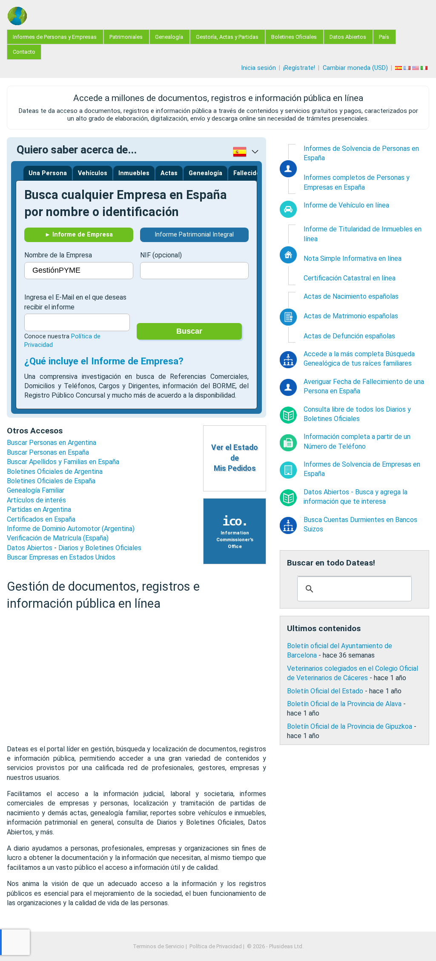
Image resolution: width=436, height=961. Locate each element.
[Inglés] (416, 68)
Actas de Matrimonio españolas (351, 316)
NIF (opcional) (161, 255)
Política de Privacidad (215, 946)
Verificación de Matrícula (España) (58, 538)
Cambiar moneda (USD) (355, 68)
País (384, 37)
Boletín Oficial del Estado (325, 691)
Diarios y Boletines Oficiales (99, 548)
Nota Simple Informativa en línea (353, 258)
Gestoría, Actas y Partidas (227, 37)
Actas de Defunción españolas (349, 336)
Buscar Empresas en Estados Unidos (61, 557)
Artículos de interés (36, 500)
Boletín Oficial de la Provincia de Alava (344, 704)
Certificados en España (41, 519)
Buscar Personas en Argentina (51, 443)
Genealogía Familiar (35, 490)
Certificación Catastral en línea (350, 278)
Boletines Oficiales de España (51, 481)
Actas (169, 173)
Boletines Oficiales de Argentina (55, 472)
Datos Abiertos (348, 37)
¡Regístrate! (299, 68)
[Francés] (408, 68)
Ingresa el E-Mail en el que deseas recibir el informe (75, 302)
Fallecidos (248, 173)
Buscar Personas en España (48, 452)
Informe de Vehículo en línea (346, 205)
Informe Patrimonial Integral (194, 234)
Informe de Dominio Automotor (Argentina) (71, 529)
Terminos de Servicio (158, 946)
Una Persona (48, 173)
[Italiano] (425, 68)
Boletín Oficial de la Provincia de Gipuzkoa (349, 726)
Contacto (24, 52)
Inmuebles (133, 173)
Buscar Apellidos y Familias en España (63, 462)
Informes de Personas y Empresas (55, 37)
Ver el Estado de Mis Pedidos (234, 458)
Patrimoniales (126, 37)
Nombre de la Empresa (58, 255)
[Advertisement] (136, 678)
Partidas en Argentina (39, 509)
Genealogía (169, 37)
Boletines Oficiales (294, 37)
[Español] (399, 68)
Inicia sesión (258, 68)
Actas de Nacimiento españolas (351, 296)
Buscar (189, 331)
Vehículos (92, 173)
